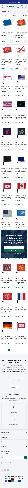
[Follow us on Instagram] (5, 470)
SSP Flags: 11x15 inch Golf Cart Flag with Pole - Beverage (6, 117)
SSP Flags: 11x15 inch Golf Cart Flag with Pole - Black (6, 171)
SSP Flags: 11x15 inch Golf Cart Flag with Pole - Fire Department (6, 280)
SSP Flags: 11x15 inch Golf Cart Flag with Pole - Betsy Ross (20, 90)
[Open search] (17, 5)
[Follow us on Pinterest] (8, 470)
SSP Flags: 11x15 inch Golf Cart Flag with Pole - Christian (6, 226)
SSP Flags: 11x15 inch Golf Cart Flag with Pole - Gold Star (20, 338)
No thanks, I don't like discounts (14, 253)
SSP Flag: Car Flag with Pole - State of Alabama (20, 62)
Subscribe (14, 250)
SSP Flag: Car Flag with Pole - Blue (6, 34)
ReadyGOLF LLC (8, 485)
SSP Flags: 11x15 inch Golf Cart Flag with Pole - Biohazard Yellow (20, 144)
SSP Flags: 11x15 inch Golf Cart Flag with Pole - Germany (6, 338)
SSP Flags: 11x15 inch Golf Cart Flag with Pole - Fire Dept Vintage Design (6, 310)
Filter (5, 15)
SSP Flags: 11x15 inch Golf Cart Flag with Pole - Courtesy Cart (20, 226)
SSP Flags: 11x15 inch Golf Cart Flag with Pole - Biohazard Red (6, 144)
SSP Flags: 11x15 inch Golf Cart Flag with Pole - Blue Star (6, 199)
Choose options (11, 96)
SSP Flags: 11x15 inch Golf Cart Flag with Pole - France (20, 309)
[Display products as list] (26, 15)
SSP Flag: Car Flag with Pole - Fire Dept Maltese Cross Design (20, 35)
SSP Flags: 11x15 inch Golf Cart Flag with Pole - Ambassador (6, 90)
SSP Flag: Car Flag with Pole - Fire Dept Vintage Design (7, 62)
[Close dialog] (25, 232)
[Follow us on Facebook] (2, 470)
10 (18, 349)
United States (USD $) (6, 462)
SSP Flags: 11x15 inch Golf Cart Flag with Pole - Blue (20, 171)
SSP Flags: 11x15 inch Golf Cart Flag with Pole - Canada (20, 199)
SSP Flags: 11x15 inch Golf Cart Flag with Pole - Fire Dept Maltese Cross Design (20, 281)
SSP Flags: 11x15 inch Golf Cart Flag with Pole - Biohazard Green (20, 117)
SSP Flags (3, 32)
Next (24, 350)
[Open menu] (2, 5)
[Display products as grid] (23, 15)
